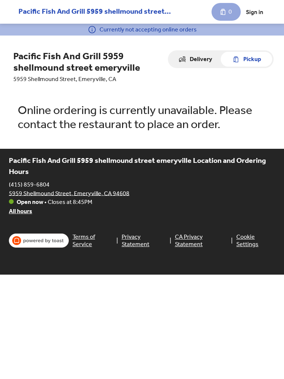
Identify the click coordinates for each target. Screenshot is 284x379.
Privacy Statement (135, 240)
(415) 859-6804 (29, 184)
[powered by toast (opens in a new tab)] (38, 240)
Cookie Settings (247, 240)
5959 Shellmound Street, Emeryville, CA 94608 (69, 193)
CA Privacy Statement (189, 240)
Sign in (254, 12)
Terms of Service (83, 240)
